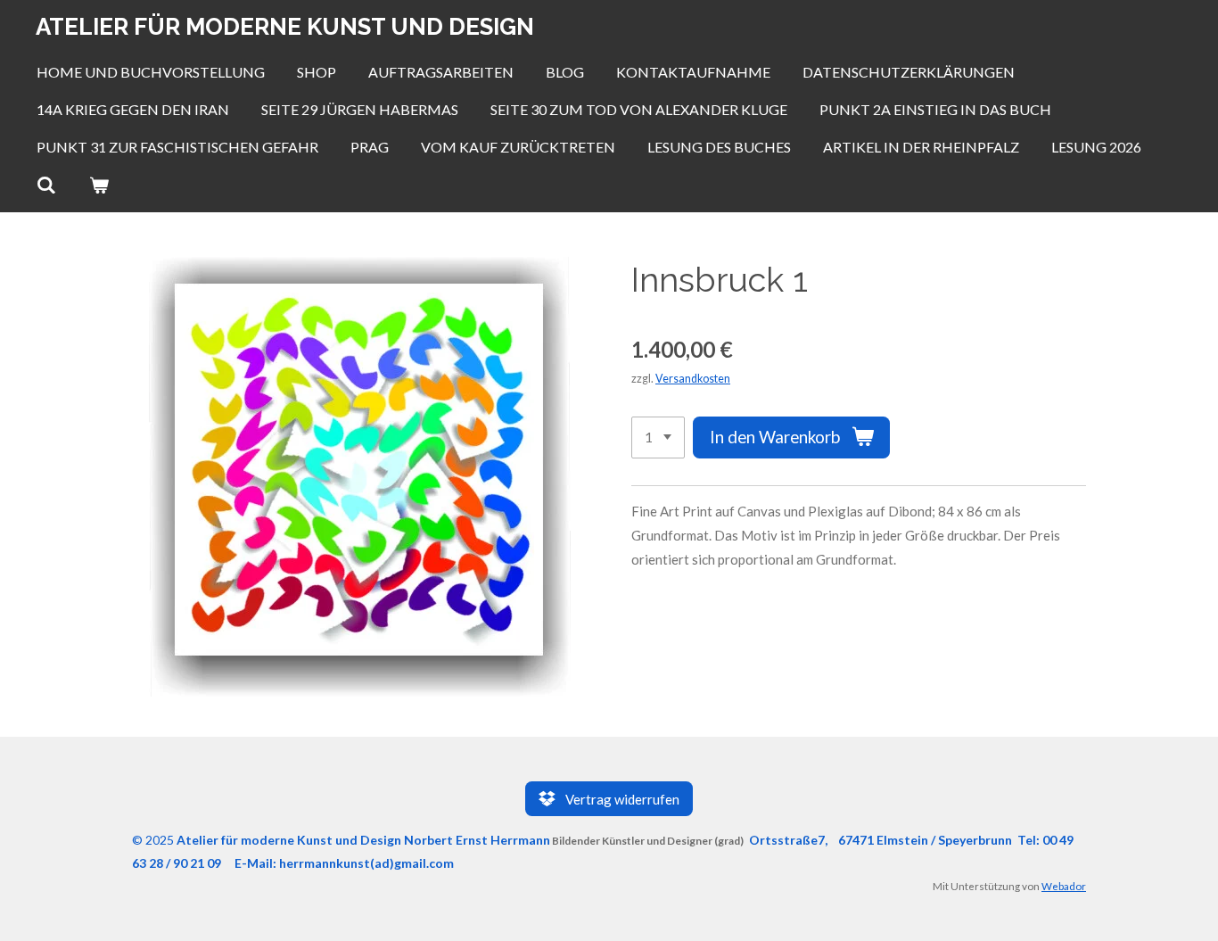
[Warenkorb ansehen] (98, 184)
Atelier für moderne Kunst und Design (285, 26)
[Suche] (46, 184)
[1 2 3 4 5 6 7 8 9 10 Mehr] (658, 437)
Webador (1063, 885)
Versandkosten (692, 378)
